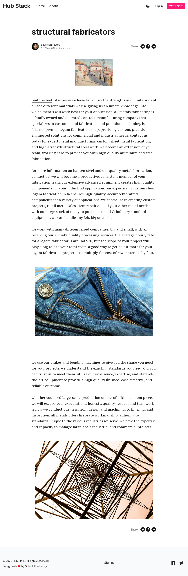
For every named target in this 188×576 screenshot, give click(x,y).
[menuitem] (109, 562)
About (53, 6)
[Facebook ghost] (173, 563)
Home (40, 6)
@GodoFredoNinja (36, 566)
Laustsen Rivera (50, 44)
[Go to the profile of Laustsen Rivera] (35, 46)
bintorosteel (42, 100)
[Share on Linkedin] (153, 46)
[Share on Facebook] (148, 46)
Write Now (176, 6)
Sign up (109, 562)
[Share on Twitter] (142, 46)
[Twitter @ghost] (181, 563)
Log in (159, 6)
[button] (147, 6)
